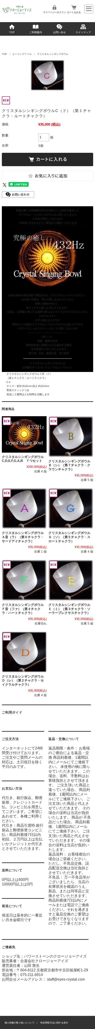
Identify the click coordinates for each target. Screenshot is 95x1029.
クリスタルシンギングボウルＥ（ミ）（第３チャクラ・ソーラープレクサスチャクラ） (69, 609)
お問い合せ (59, 32)
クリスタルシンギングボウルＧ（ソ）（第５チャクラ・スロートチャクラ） (69, 537)
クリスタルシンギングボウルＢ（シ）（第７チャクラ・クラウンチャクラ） (69, 465)
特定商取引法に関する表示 (54, 1022)
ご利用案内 (35, 32)
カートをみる (74, 12)
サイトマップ (83, 32)
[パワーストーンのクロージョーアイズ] (17, 14)
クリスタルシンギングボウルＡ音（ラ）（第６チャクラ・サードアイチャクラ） (23, 537)
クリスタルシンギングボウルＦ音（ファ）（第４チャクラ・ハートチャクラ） (23, 609)
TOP (12, 32)
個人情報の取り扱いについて (20, 1022)
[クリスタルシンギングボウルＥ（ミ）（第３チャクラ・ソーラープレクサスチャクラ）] (70, 580)
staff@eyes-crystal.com (66, 979)
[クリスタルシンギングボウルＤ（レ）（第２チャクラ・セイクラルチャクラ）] (24, 652)
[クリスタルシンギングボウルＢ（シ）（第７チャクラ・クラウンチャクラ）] (70, 436)
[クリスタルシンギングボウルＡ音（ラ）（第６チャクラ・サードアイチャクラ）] (24, 508)
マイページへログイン (54, 12)
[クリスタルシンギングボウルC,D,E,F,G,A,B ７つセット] (24, 434)
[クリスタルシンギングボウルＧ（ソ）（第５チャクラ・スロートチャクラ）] (70, 508)
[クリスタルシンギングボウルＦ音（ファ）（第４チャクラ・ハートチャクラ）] (24, 580)
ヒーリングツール (22, 54)
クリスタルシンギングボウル (52, 54)
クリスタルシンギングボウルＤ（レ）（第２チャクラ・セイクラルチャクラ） (23, 680)
